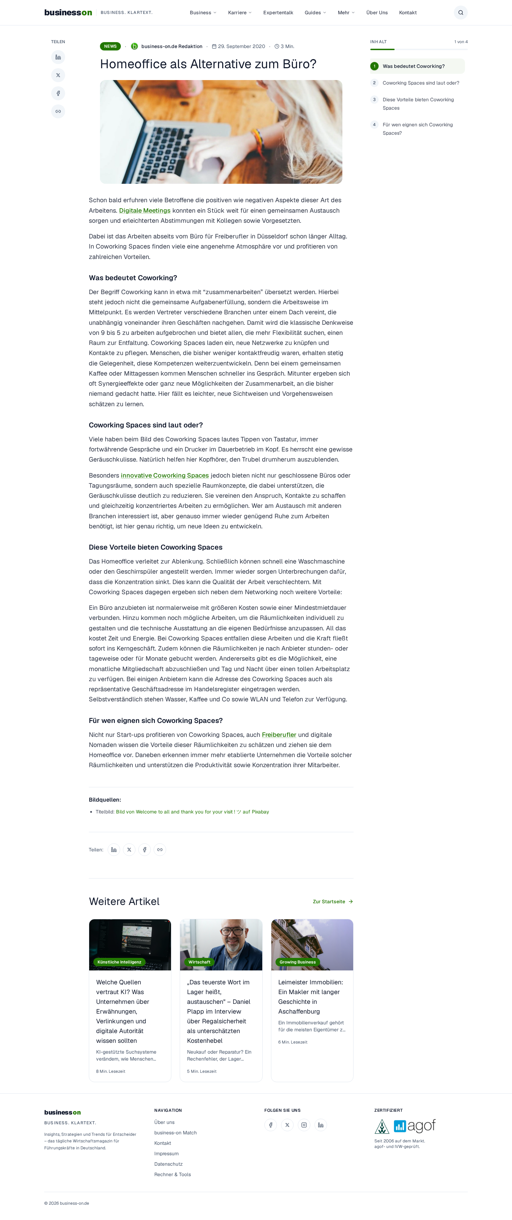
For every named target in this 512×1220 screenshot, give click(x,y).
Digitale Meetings (145, 210)
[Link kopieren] (58, 111)
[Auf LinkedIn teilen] (58, 57)
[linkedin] (321, 1125)
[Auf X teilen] (58, 75)
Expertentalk (278, 12)
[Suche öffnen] (461, 12)
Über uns (164, 1122)
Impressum (166, 1153)
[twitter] (287, 1125)
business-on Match (175, 1133)
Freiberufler (279, 735)
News (110, 46)
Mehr (344, 12)
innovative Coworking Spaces (165, 475)
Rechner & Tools (172, 1174)
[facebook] (270, 1125)
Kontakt (408, 12)
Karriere (237, 12)
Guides (313, 12)
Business (200, 12)
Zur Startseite (329, 901)
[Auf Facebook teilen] (58, 93)
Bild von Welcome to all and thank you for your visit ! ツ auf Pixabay (192, 812)
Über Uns (377, 12)
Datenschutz (168, 1164)
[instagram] (304, 1125)
